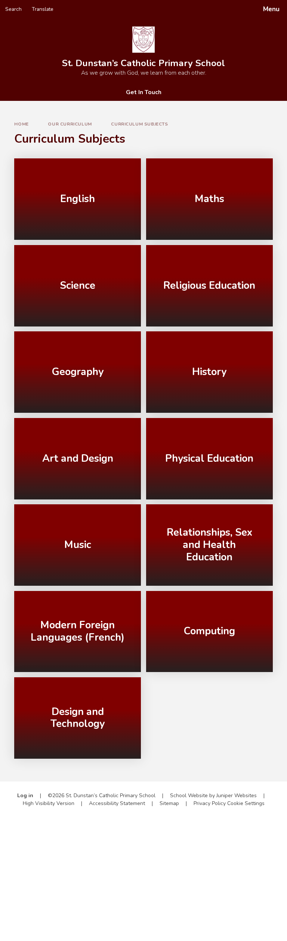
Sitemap (169, 803)
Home (21, 124)
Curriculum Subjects (139, 124)
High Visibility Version (48, 803)
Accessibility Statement (117, 803)
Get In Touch (143, 92)
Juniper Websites (236, 795)
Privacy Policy (210, 803)
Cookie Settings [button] (246, 803)
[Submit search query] (94, 7)
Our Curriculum (70, 124)
